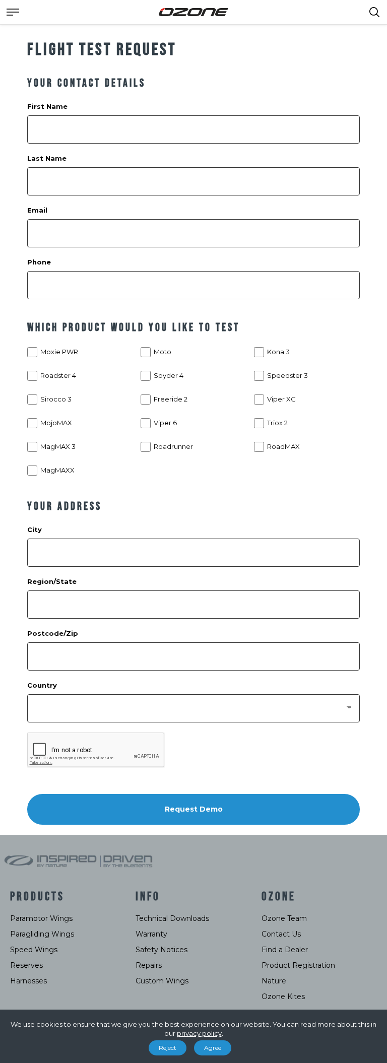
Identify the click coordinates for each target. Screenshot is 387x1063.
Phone (39, 262)
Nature (274, 980)
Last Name (47, 158)
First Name (47, 106)
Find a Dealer (285, 949)
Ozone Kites (283, 996)
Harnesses (28, 980)
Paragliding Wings (42, 934)
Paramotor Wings (41, 918)
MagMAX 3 (58, 446)
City (34, 529)
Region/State (52, 581)
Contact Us (281, 934)
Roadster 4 (58, 375)
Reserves (26, 965)
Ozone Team (284, 918)
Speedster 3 (287, 375)
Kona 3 (278, 352)
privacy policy (199, 1033)
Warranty (151, 934)
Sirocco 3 (56, 399)
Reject (167, 1047)
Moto (162, 352)
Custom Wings (162, 980)
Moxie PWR (59, 352)
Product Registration (298, 965)
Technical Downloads (172, 918)
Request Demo (194, 809)
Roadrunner (173, 446)
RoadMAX (283, 446)
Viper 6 (165, 423)
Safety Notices (161, 949)
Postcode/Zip (52, 633)
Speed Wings (33, 949)
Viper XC (281, 399)
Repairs (149, 965)
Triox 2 (277, 423)
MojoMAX (56, 423)
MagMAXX (57, 470)
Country (42, 685)
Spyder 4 (168, 375)
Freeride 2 (170, 399)
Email (37, 210)
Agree (212, 1047)
